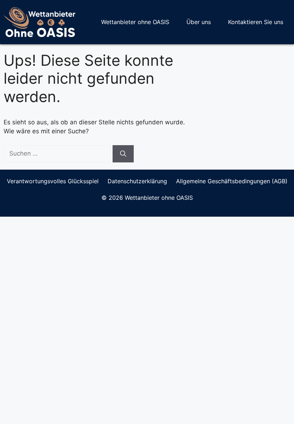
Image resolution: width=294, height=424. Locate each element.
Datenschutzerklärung (137, 181)
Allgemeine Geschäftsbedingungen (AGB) (232, 181)
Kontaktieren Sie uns (255, 22)
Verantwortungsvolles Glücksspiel (53, 181)
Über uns (198, 22)
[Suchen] (123, 153)
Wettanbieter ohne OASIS (135, 22)
